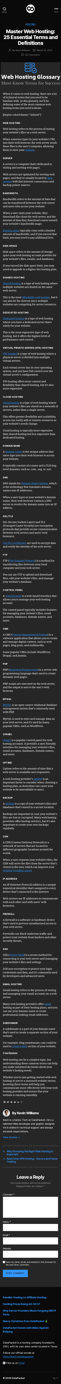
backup (9, 803)
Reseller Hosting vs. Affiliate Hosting (24, 1297)
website (30, 150)
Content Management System (30, 634)
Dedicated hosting (14, 318)
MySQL (7, 705)
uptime (37, 779)
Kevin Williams (23, 50)
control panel (13, 596)
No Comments (32, 54)
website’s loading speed (17, 870)
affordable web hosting (36, 297)
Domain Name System (34, 483)
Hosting (31, 24)
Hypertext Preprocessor (23, 669)
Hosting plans (11, 230)
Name (7, 1222)
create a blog (19, 1046)
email (47, 1004)
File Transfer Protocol (22, 560)
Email (6, 1235)
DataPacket (18, 1378)
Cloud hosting (11, 403)
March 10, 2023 (44, 50)
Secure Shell (16, 955)
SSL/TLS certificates (14, 543)
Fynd (21, 1363)
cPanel (7, 740)
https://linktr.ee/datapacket (18, 1356)
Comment (9, 1194)
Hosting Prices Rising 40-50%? (21, 1304)
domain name (13, 451)
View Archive (11, 1137)
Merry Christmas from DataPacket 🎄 (25, 1321)
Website (7, 1248)
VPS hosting (10, 353)
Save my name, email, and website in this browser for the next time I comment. (31, 1263)
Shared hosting (12, 283)
